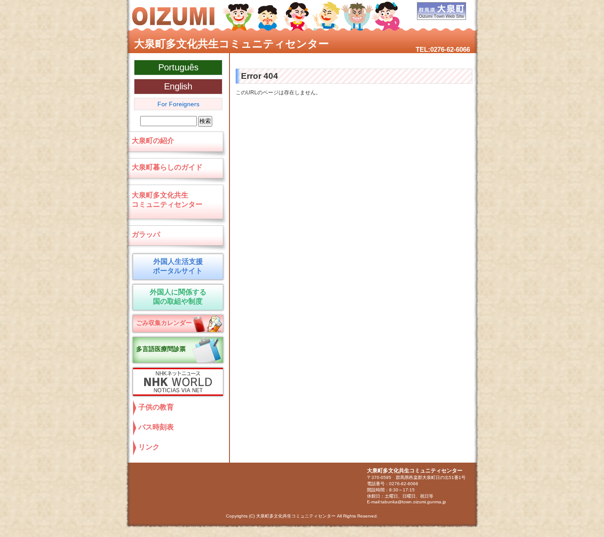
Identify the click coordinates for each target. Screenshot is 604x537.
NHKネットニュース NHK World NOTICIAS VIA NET (176, 381)
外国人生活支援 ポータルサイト (176, 266)
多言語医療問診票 (161, 348)
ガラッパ (146, 234)
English (178, 86)
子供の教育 (156, 407)
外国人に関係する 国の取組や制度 (177, 296)
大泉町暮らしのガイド (167, 167)
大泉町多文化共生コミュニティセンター (231, 44)
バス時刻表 (156, 427)
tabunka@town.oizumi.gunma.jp (413, 501)
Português (178, 67)
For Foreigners (178, 104)
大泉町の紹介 (153, 140)
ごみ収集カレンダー (164, 322)
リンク (149, 447)
